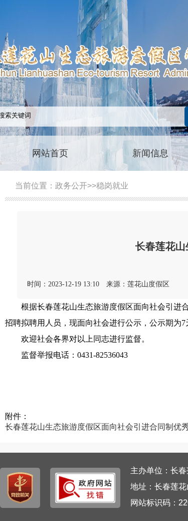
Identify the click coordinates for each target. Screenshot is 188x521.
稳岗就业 (112, 185)
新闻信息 (150, 153)
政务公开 (71, 185)
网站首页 (50, 153)
